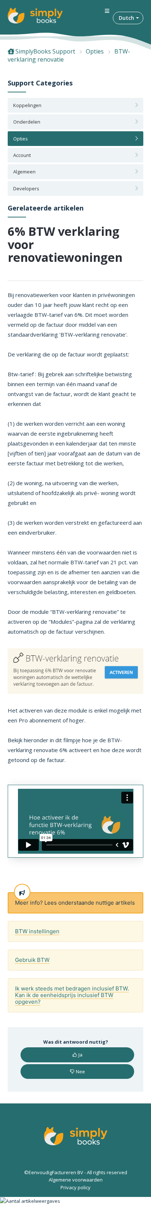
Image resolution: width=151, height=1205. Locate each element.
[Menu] (107, 11)
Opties (95, 51)
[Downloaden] (62, 614)
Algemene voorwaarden (76, 1179)
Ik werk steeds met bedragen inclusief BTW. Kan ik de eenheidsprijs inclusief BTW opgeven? (72, 995)
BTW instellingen (37, 931)
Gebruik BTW (32, 959)
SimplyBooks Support (45, 51)
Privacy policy (75, 1187)
